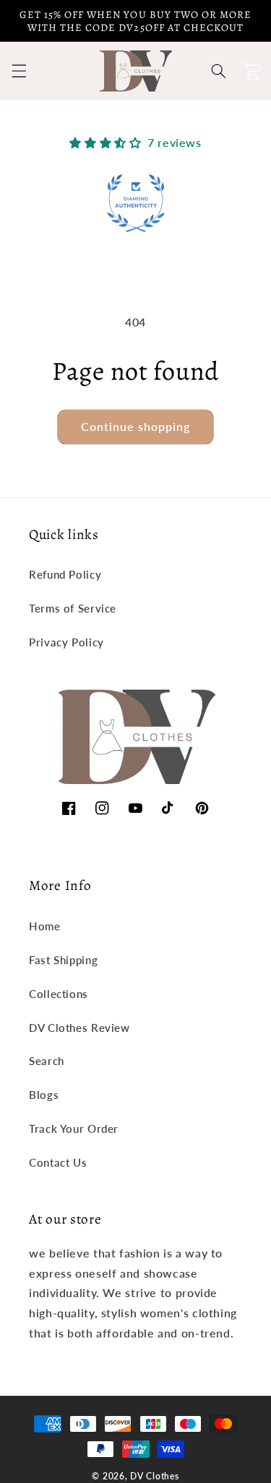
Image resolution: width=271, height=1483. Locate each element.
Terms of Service (72, 608)
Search (46, 1060)
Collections (58, 993)
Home (45, 925)
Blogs (44, 1094)
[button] (18, 71)
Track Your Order (74, 1128)
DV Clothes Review (79, 1027)
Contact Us (58, 1162)
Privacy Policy (66, 642)
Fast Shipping (63, 959)
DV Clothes (154, 1476)
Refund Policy (65, 574)
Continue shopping (136, 426)
